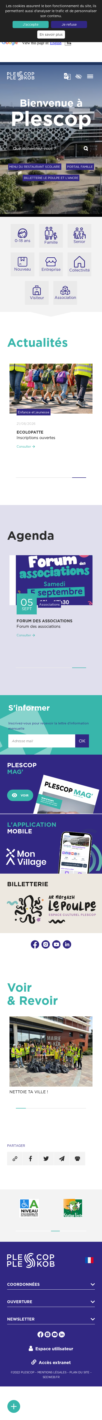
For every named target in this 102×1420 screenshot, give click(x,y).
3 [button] (51, 477)
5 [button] (79, 477)
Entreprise (51, 269)
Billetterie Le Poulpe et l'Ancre (51, 178)
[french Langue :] (89, 1260)
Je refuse (69, 24)
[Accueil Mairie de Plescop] (20, 76)
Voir (24, 795)
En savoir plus (51, 34)
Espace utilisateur (54, 1349)
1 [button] (23, 477)
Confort (78, 76)
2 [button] (37, 477)
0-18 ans (22, 240)
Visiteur (37, 297)
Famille (51, 242)
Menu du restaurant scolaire (34, 167)
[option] (51, 411)
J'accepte (30, 24)
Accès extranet (55, 1363)
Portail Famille (80, 167)
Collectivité (79, 270)
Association (65, 297)
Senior (79, 241)
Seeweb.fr (51, 1377)
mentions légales (51, 1372)
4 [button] (65, 477)
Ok (82, 741)
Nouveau (22, 269)
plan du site (79, 1372)
